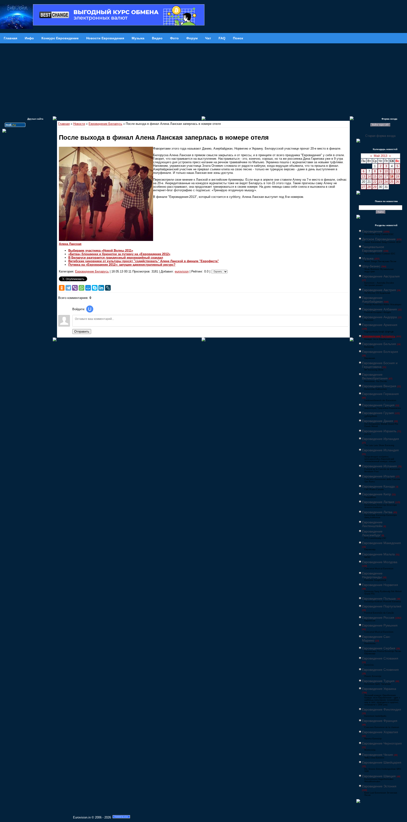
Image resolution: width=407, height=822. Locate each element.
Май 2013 (380, 156)
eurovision (182, 271)
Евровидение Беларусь (105, 124)
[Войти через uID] (89, 309)
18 (391, 176)
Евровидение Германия (380, 394)
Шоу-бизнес (371, 266)
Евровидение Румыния (380, 625)
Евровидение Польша (379, 598)
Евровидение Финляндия (381, 709)
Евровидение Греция (378, 405)
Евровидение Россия (378, 617)
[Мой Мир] (88, 288)
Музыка (368, 258)
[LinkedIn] (101, 288)
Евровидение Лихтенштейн (372, 524)
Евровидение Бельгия (379, 344)
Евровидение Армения (379, 325)
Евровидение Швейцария (381, 762)
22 (374, 181)
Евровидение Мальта (378, 554)
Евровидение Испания (379, 466)
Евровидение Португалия (381, 606)
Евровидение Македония (381, 543)
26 (397, 181)
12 (397, 171)
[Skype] (95, 288)
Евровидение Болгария (380, 352)
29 (374, 187)
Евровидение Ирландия (380, 439)
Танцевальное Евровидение (373, 248)
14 (369, 176)
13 (363, 176)
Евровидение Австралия (381, 276)
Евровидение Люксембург (372, 533)
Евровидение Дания (377, 421)
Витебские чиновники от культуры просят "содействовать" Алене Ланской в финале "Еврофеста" (143, 261)
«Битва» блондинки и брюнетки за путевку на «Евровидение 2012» (119, 254)
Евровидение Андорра (379, 317)
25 (391, 181)
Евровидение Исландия (380, 450)
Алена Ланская (70, 244)
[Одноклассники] (62, 288)
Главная (64, 124)
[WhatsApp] (81, 288)
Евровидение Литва (377, 512)
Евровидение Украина (379, 689)
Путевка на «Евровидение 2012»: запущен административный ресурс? (121, 264)
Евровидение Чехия (377, 755)
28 (369, 187)
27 (363, 187)
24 (386, 181)
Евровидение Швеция (379, 776)
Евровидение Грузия (378, 413)
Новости (79, 124)
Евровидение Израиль (379, 431)
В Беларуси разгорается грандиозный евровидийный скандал (115, 257)
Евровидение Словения (380, 669)
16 (380, 176)
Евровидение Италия (378, 476)
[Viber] (75, 288)
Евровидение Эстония (379, 786)
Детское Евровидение (379, 239)
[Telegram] (68, 288)
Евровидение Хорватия (380, 732)
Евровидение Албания (379, 309)
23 (380, 181)
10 (386, 171)
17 (386, 176)
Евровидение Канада (378, 486)
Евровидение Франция (379, 721)
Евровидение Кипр (376, 494)
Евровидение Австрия (379, 290)
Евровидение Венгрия (379, 386)
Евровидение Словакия (380, 658)
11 (391, 171)
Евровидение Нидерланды (372, 575)
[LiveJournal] (108, 288)
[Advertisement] (203, 79)
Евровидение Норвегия (380, 585)
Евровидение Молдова (379, 562)
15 (374, 176)
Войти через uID (380, 125)
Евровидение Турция (378, 681)
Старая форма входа (380, 136)
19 (397, 176)
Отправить (81, 331)
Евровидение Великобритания (375, 376)
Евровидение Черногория (382, 743)
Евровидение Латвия (378, 502)
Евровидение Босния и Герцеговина (380, 365)
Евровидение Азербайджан (372, 299)
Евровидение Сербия (378, 648)
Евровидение (372, 231)
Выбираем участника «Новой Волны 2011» (100, 250)
